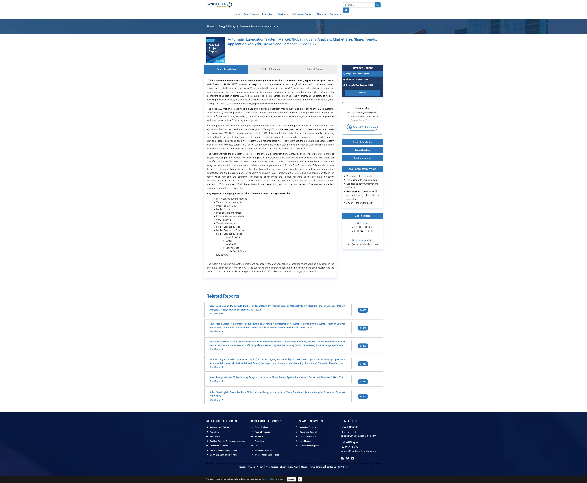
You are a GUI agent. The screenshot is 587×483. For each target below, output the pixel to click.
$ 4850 (363, 310)
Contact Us (331, 467)
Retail (256, 446)
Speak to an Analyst (362, 158)
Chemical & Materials (219, 446)
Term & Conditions (317, 467)
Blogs (282, 467)
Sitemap (304, 467)
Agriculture (214, 432)
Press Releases (272, 467)
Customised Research (308, 432)
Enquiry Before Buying (362, 142)
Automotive (215, 437)
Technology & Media (263, 450)
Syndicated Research (308, 437)
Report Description (226, 69)
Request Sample (315, 69)
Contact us (335, 14)
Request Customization (364, 127)
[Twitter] (347, 458)
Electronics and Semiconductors (223, 455)
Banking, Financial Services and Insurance (227, 441)
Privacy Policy (293, 467)
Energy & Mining (261, 427)
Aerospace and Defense (220, 427)
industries (267, 14)
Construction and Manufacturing (223, 450)
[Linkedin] (352, 458)
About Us (242, 467)
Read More (215, 313)
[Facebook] (342, 458)
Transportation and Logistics (266, 455)
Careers (260, 467)
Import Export (305, 441)
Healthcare (259, 437)
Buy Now (362, 92)
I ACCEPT (291, 479)
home (237, 14)
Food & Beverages (262, 432)
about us (321, 14)
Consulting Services (307, 427)
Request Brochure (362, 150)
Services (282, 14)
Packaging (259, 441)
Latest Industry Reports (309, 446)
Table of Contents (271, 69)
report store (250, 14)
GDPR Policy (343, 467)
